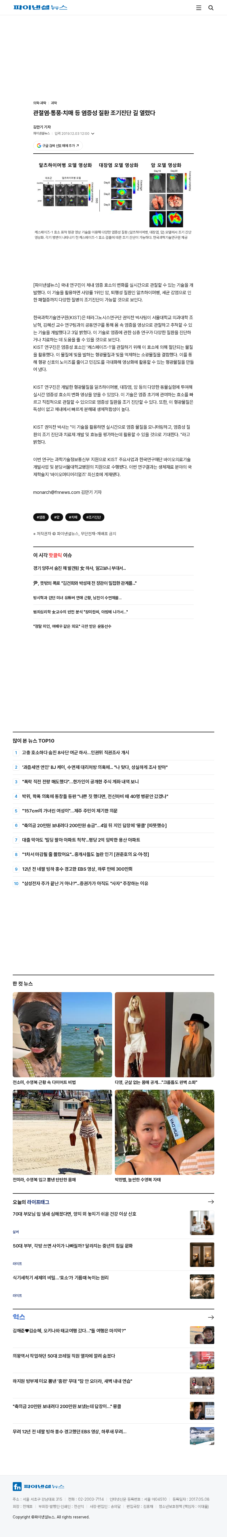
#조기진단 (93, 517)
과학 (54, 103)
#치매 (73, 517)
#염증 (41, 517)
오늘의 (31, 1202)
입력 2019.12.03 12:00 (72, 133)
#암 (57, 517)
